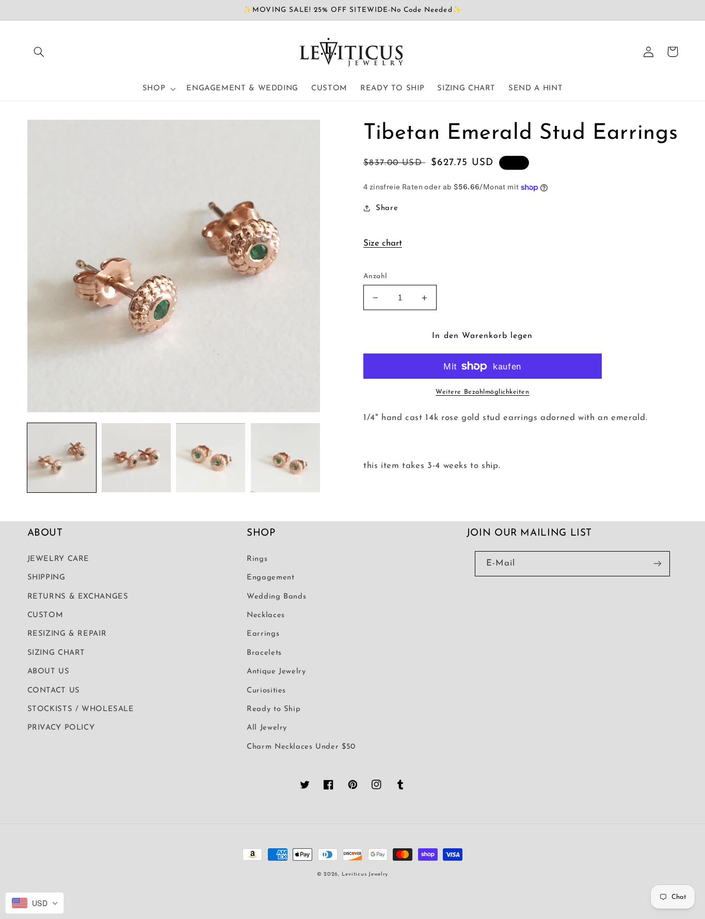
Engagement (270, 578)
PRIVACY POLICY (61, 728)
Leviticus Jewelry (365, 874)
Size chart (382, 243)
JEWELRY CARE (58, 559)
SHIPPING (46, 578)
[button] (39, 51)
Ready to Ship (273, 709)
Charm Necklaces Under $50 (301, 747)
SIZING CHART (56, 653)
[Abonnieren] (657, 563)
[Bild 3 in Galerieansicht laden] (210, 457)
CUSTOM (45, 615)
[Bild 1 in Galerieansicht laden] (62, 457)
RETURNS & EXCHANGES (78, 597)
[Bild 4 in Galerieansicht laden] (285, 457)
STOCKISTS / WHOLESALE (80, 709)
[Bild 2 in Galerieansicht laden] (136, 457)
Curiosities (266, 691)
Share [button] (387, 208)
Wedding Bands (276, 597)
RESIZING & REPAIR (67, 634)
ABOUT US (48, 671)
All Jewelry (267, 728)
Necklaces (266, 615)
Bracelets (264, 653)
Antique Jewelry (276, 671)
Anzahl (375, 276)
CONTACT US (53, 691)
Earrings (263, 634)
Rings (257, 559)
